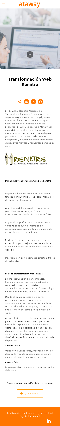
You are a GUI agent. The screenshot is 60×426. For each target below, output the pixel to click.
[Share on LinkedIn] (26, 101)
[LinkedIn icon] (49, 422)
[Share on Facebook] (40, 101)
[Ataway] (30, 4)
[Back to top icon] (54, 420)
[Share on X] (33, 101)
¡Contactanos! (32, 393)
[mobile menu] (3, 4)
